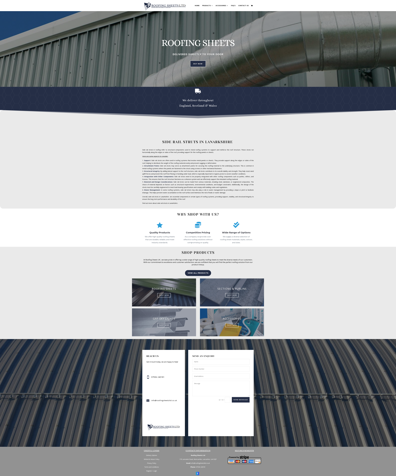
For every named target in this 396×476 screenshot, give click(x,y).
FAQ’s (233, 6)
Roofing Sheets (164, 288)
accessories (232, 318)
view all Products (198, 273)
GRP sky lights (164, 318)
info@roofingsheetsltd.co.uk (164, 400)
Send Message (240, 400)
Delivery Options (151, 455)
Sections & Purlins (232, 288)
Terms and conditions (151, 467)
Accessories (221, 6)
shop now (164, 295)
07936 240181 (200, 467)
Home (197, 6)
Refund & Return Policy (151, 459)
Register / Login (151, 471)
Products (206, 6)
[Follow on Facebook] (197, 473)
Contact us (243, 6)
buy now (198, 64)
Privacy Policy (151, 463)
